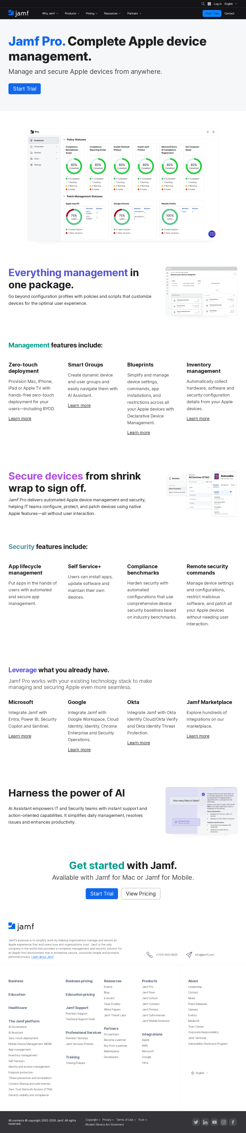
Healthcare (17, 1008)
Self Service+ (16, 1061)
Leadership (195, 986)
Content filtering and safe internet (29, 1083)
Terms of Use (124, 1119)
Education (16, 994)
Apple (145, 1039)
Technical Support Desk (80, 1019)
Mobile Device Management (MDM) (30, 1044)
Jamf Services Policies (79, 1044)
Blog (106, 992)
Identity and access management (29, 1066)
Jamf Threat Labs (115, 1015)
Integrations (152, 1034)
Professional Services (83, 1033)
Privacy (106, 1119)
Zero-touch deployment (23, 1038)
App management (19, 1049)
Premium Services (77, 1038)
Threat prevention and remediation (30, 1078)
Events (108, 986)
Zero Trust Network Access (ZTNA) (30, 1089)
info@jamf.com (204, 954)
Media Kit (193, 1020)
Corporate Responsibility (203, 1032)
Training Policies (75, 1063)
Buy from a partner (115, 1045)
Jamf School (149, 998)
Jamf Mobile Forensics (156, 1020)
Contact (193, 992)
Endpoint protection (20, 1072)
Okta (145, 1062)
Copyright (92, 1119)
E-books (109, 998)
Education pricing (80, 994)
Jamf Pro (147, 986)
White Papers (112, 1009)
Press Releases (197, 1004)
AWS (145, 1045)
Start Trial (212, 13)
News (191, 998)
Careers (193, 1009)
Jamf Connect (151, 1004)
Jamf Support (77, 1008)
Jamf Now (148, 992)
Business (15, 981)
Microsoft (148, 1051)
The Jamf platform (23, 1021)
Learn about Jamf (42, 956)
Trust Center (196, 1026)
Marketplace (111, 1051)
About (193, 981)
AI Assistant (15, 1032)
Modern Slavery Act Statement (105, 1124)
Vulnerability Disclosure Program (208, 1043)
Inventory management (22, 1055)
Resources (112, 981)
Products (149, 981)
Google (146, 1057)
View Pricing (141, 893)
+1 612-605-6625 (167, 954)
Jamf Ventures (197, 1038)
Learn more (19, 418)
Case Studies (112, 1004)
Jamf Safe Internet (153, 1015)
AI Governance (17, 1026)
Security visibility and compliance (28, 1095)
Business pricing (79, 981)
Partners (111, 1028)
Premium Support (76, 1013)
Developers (111, 1057)
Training (72, 1057)
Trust (141, 1119)
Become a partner (115, 1039)
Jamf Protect (150, 1009)
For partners (111, 1034)
